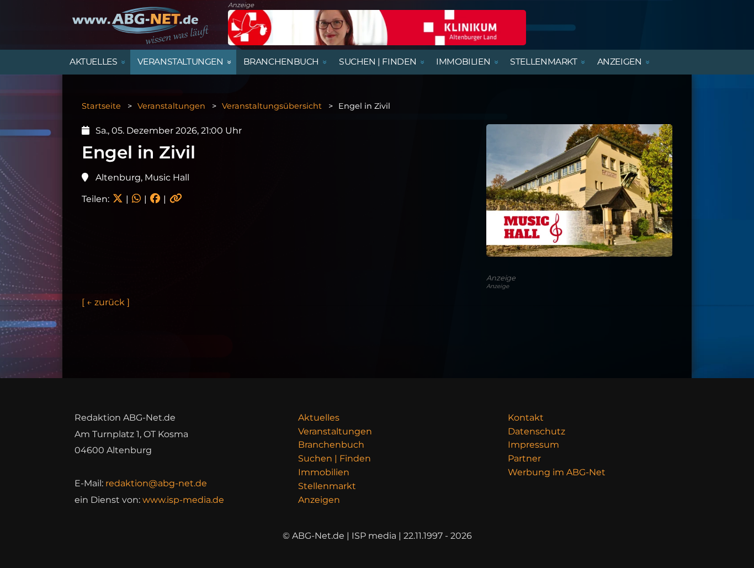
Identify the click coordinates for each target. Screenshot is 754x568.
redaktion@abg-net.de (156, 483)
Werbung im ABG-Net (557, 472)
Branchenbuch (331, 444)
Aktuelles (318, 417)
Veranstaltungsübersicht (272, 106)
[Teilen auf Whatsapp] (136, 199)
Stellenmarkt (327, 486)
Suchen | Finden (334, 458)
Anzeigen (319, 500)
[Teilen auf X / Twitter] (117, 199)
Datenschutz (536, 431)
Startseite (101, 106)
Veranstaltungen (171, 106)
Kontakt (526, 417)
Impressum (533, 444)
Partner (524, 458)
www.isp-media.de (183, 500)
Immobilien (323, 472)
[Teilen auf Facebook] (155, 199)
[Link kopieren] (175, 199)
